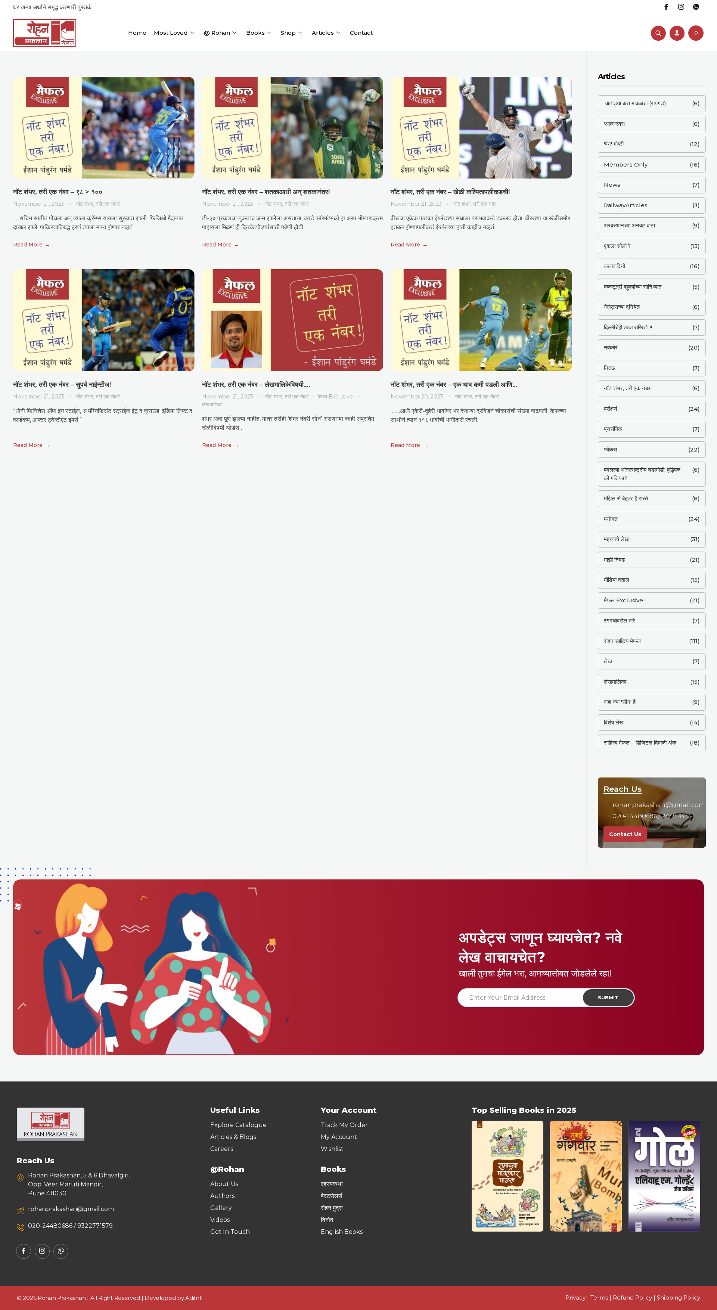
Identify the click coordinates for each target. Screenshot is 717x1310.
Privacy (575, 1297)
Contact (361, 32)
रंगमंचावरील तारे (619, 620)
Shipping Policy (678, 1297)
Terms (599, 1297)
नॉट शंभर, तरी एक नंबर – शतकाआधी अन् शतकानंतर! (266, 192)
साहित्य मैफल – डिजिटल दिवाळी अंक (640, 742)
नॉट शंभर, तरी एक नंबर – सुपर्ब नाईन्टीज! (62, 385)
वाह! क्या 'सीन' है (620, 701)
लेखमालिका (212, 404)
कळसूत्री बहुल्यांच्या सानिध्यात (632, 286)
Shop (288, 32)
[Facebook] (666, 7)
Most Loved (171, 32)
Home (137, 32)
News (612, 184)
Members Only (626, 164)
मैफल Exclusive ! (336, 396)
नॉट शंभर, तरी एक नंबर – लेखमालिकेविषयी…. (256, 385)
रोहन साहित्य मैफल (622, 641)
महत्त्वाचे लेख (616, 539)
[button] (480, 1176)
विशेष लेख (614, 722)
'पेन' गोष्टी (614, 144)
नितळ (609, 368)
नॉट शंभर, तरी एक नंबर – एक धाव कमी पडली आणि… (454, 385)
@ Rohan (217, 32)
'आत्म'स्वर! (614, 123)
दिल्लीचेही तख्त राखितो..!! (628, 327)
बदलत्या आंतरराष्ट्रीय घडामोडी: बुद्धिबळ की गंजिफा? (642, 474)
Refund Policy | (635, 1297)
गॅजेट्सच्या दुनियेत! (622, 306)
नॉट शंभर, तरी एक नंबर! (98, 204)
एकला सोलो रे (617, 245)
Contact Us (625, 834)
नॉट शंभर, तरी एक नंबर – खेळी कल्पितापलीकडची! (450, 192)
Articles (323, 32)
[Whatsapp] (696, 7)
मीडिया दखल (616, 579)
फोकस (610, 449)
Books (255, 32)
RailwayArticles (626, 205)
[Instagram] (681, 7)
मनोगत (610, 518)
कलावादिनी (614, 266)
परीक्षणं (610, 408)
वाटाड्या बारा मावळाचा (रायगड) (635, 103)
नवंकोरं (611, 347)
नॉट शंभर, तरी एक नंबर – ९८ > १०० (57, 192)
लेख (608, 661)
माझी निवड (614, 559)
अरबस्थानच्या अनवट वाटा (629, 225)
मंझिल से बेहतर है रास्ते (626, 498)
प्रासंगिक (613, 428)
